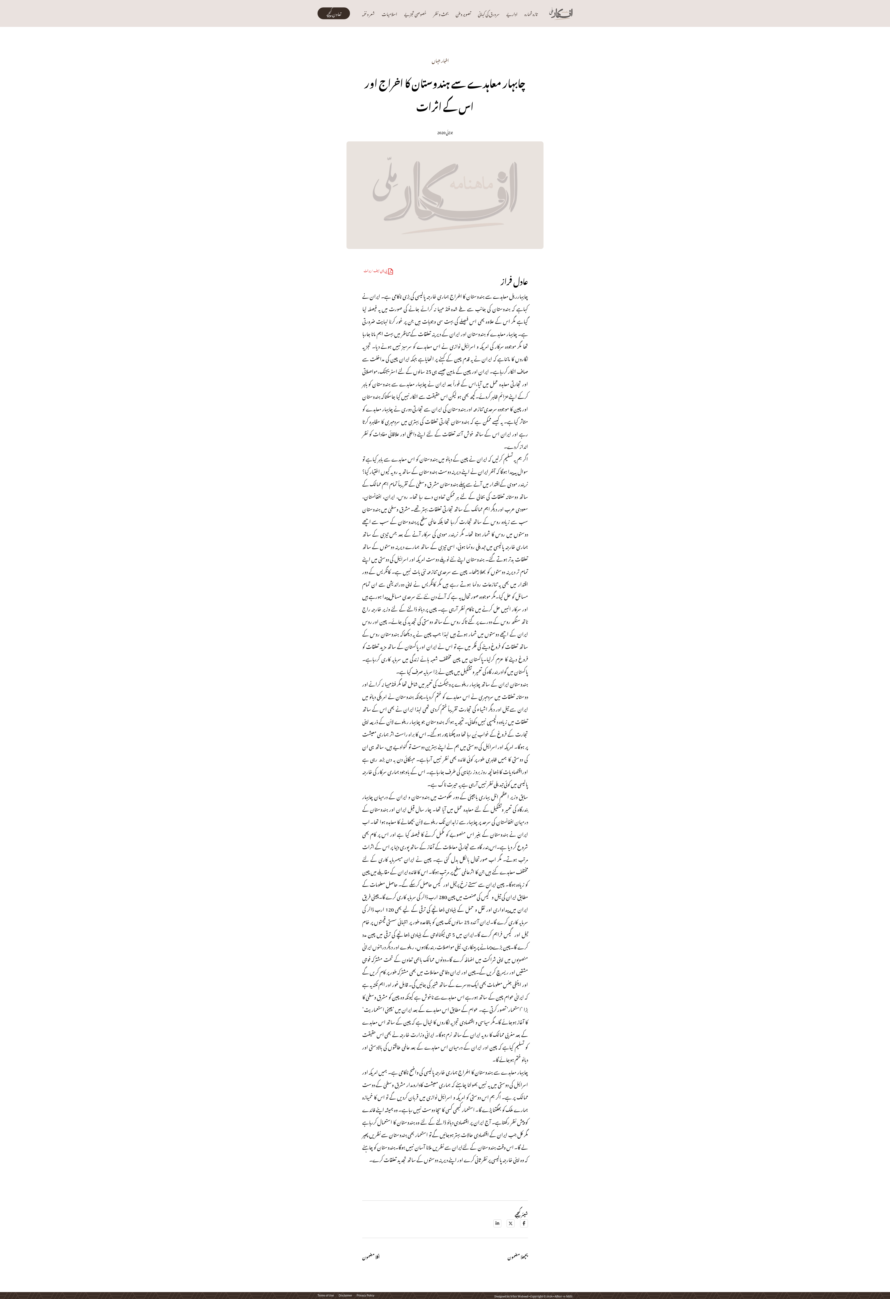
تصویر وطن (463, 13)
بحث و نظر (441, 13)
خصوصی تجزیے (415, 13)
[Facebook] (524, 1223)
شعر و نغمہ (368, 13)
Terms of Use (326, 1295)
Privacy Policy (365, 1295)
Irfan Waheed (519, 1295)
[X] (511, 1223)
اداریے (512, 13)
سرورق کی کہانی (488, 13)
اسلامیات (389, 13)
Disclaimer (345, 1295)
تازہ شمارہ (530, 13)
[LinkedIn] (497, 1223)
